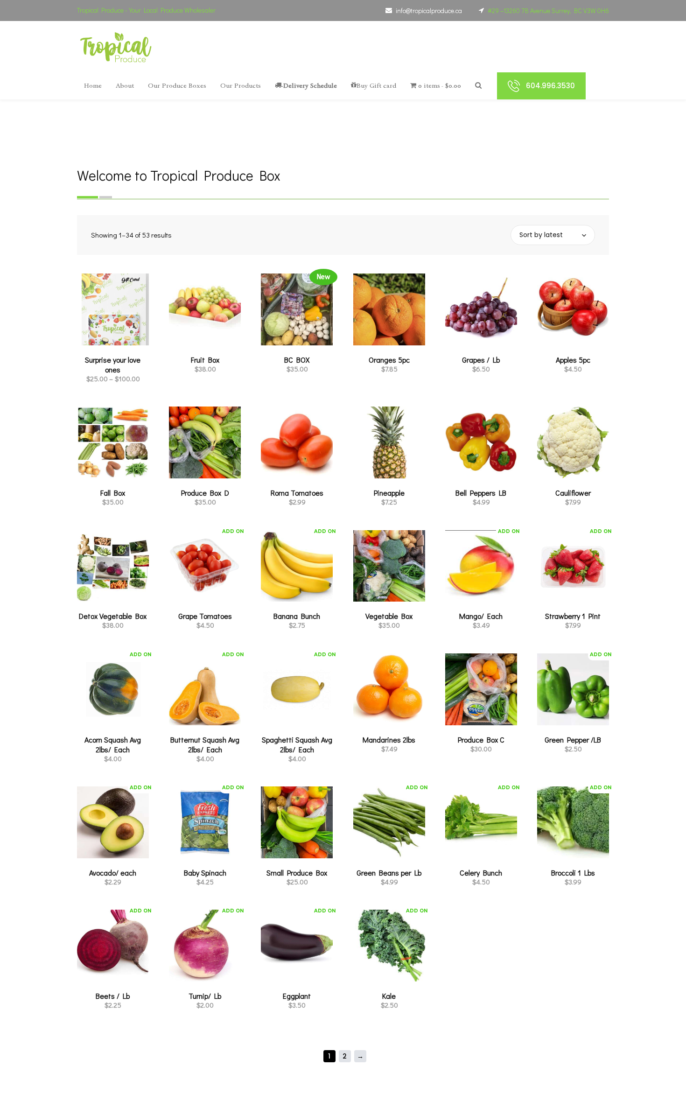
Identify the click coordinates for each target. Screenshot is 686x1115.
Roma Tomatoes (297, 493)
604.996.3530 (550, 86)
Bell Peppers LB (480, 493)
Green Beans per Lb (389, 872)
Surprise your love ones (112, 364)
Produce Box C (481, 739)
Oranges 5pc (389, 360)
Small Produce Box (296, 872)
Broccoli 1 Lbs (573, 872)
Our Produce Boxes (177, 86)
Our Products (240, 86)
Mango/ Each (481, 616)
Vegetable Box (389, 616)
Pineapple (389, 493)
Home (93, 86)
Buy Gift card (376, 86)
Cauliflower (573, 493)
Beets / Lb (113, 996)
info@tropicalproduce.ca (429, 10)
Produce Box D (205, 493)
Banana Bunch (296, 616)
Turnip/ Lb (205, 996)
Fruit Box (205, 360)
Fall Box (112, 493)
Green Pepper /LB (573, 739)
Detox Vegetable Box (113, 616)
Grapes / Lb (481, 360)
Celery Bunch (481, 872)
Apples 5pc (573, 360)
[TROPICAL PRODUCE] (116, 46)
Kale (389, 996)
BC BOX (296, 360)
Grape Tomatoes (205, 616)
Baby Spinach (205, 872)
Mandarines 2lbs (389, 739)
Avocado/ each (112, 872)
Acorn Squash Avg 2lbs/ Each (112, 744)
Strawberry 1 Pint (573, 616)
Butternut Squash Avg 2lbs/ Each (204, 744)
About (125, 86)
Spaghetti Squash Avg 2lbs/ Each (297, 744)
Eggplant (297, 996)
